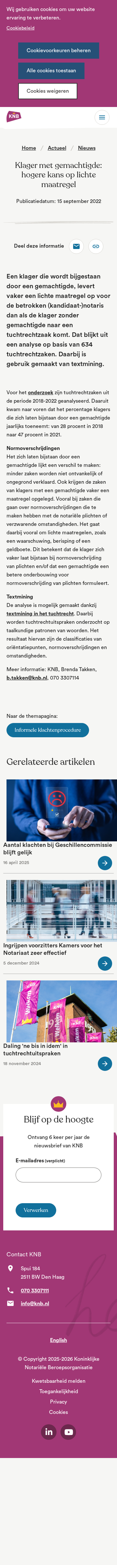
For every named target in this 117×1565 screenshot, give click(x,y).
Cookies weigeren (48, 91)
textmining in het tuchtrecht (40, 613)
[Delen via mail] (76, 246)
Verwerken (36, 1210)
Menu (102, 117)
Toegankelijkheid (58, 1391)
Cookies (58, 1412)
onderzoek (40, 392)
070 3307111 (35, 1290)
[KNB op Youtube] (68, 1432)
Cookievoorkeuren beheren (59, 50)
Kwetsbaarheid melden (58, 1381)
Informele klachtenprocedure (48, 730)
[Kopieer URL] (96, 246)
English (58, 1340)
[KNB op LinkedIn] (49, 1432)
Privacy (58, 1402)
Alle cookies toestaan (51, 70)
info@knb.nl (35, 1303)
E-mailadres (40, 1160)
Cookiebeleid (20, 28)
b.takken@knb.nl (26, 678)
